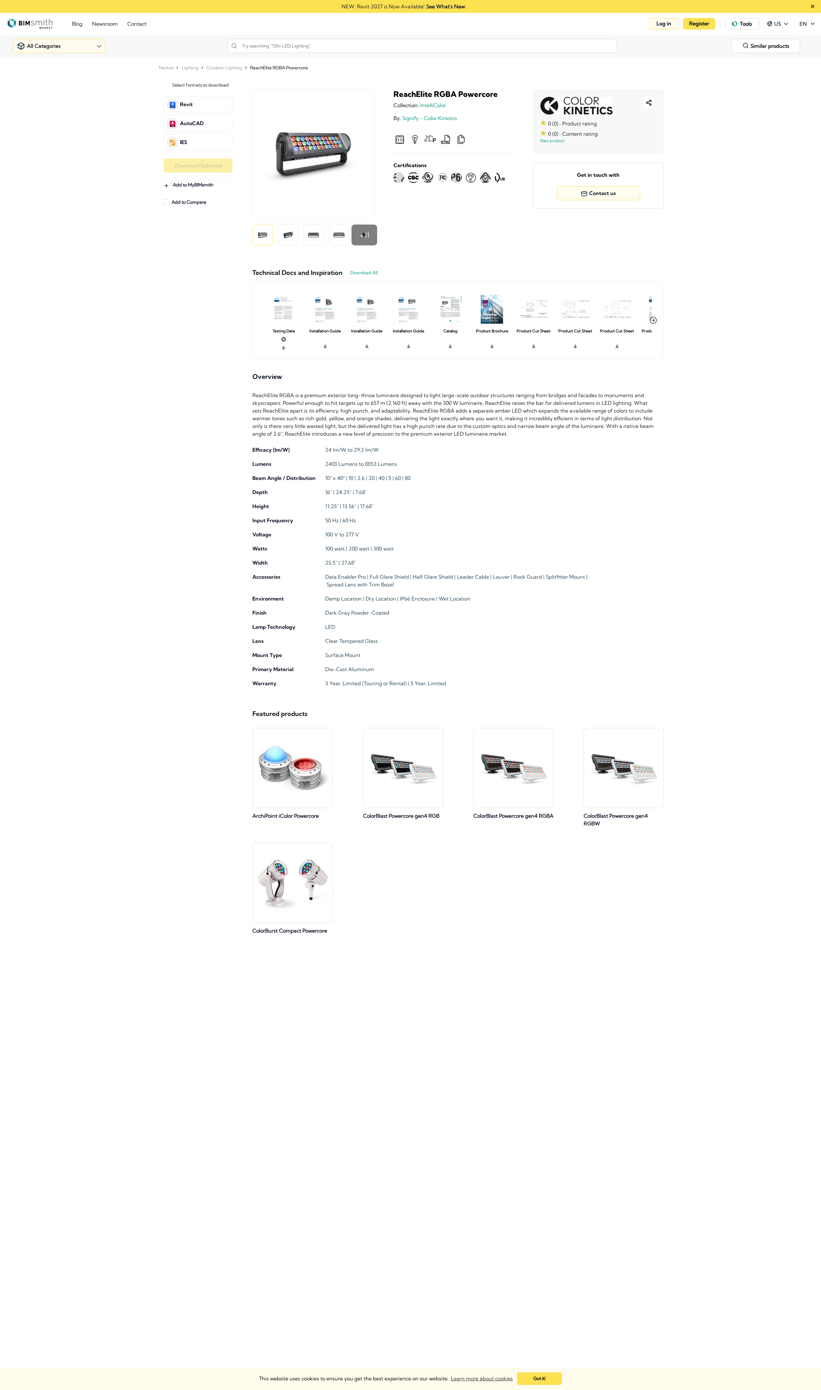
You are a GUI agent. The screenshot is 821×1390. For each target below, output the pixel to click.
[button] (664, 24)
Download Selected (198, 165)
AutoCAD (192, 123)
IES (183, 142)
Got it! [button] (539, 1378)
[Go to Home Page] (40, 24)
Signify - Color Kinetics (429, 118)
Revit (186, 104)
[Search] (234, 46)
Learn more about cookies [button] (482, 1378)
